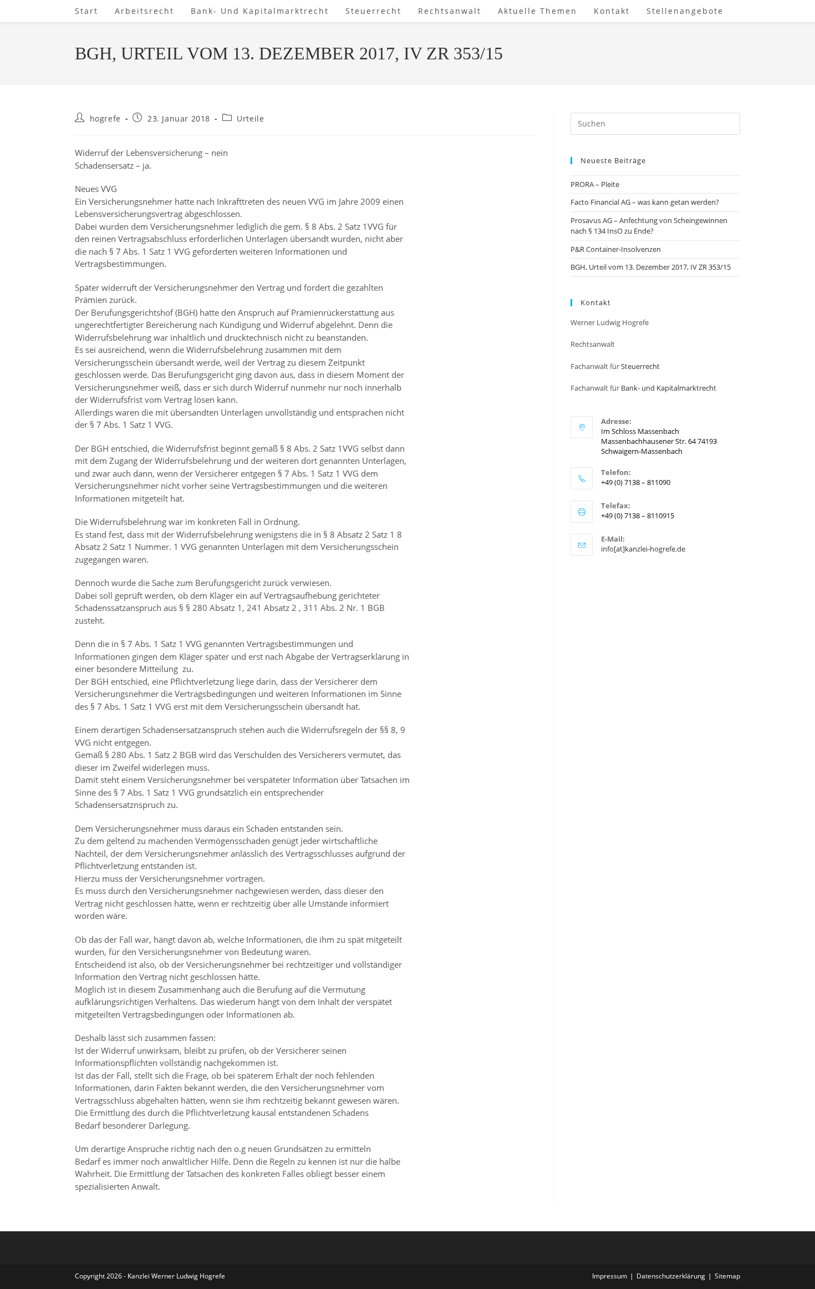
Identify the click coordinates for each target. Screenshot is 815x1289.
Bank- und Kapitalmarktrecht (668, 388)
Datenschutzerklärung (670, 1276)
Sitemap (727, 1276)
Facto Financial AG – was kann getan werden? (644, 202)
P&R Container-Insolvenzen (615, 249)
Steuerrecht (640, 366)
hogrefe (105, 118)
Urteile (250, 118)
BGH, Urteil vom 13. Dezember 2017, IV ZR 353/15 (650, 267)
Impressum (609, 1276)
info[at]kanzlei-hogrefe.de (643, 549)
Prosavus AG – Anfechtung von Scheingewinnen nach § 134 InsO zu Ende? (648, 225)
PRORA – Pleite (594, 184)
